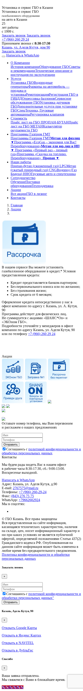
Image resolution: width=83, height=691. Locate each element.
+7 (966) (15, 39)
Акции (16, 190)
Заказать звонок (14, 35)
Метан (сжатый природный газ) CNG (43, 168)
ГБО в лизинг (36, 194)
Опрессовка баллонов (38, 98)
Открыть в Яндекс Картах (21, 635)
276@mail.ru (25, 488)
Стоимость (19, 118)
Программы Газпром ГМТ (30, 134)
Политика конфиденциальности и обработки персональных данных (36, 556)
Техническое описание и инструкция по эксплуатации (41, 73)
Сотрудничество (23, 178)
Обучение (18, 182)
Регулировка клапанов (47, 114)
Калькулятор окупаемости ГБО (36, 128)
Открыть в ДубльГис (17, 650)
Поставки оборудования (25, 184)
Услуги (16, 79)
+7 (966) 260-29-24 (32, 492)
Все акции (18, 194)
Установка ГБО (22, 82)
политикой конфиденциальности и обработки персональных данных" (41, 596)
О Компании (20, 63)
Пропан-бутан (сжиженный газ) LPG (38, 166)
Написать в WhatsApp (22, 55)
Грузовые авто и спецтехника (53, 174)
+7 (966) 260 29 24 (41, 334)
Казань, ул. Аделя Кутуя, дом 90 (26, 47)
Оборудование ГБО (54, 67)
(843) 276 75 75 (22, 496)
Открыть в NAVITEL (18, 643)
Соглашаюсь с (41, 451)
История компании (25, 67)
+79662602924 (29, 500)
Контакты (18, 198)
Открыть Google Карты (19, 628)
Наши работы (21, 162)
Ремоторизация (37, 94)
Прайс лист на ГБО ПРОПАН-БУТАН (40, 122)
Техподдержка (42, 186)
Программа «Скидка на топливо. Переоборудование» (39, 156)
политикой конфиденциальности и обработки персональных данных (41, 451)
